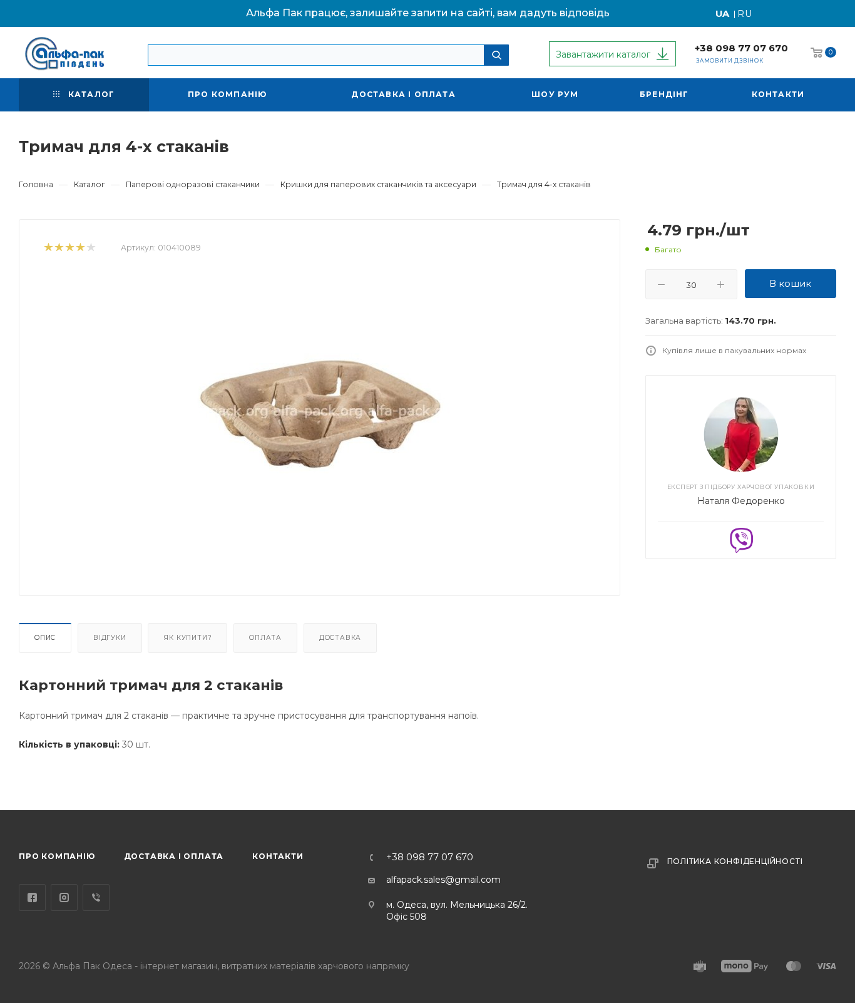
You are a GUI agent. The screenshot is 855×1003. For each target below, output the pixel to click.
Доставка (340, 638)
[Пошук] (496, 55)
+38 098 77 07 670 (741, 48)
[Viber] (741, 539)
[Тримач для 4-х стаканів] (320, 414)
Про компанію (57, 856)
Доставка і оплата (174, 856)
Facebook (32, 897)
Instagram (64, 897)
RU (745, 13)
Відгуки (109, 638)
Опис (45, 638)
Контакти (277, 856)
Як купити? (187, 638)
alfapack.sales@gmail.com (443, 879)
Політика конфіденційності (735, 861)
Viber (96, 897)
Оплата (265, 638)
